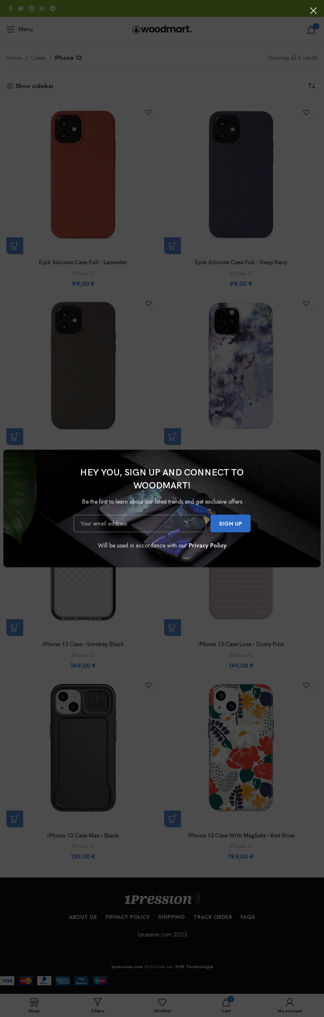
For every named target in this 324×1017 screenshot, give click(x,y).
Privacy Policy (208, 545)
